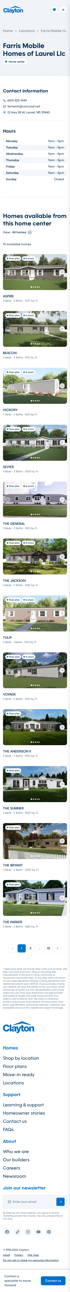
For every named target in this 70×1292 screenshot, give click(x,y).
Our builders (16, 1160)
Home (8, 31)
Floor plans (15, 1066)
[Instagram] (28, 1232)
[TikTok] (17, 1232)
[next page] (57, 948)
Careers (11, 1168)
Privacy (18, 1255)
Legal (6, 1255)
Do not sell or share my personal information (31, 1260)
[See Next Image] (62, 272)
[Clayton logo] (13, 9)
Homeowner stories (24, 1113)
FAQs (8, 1130)
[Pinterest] (49, 1232)
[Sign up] (60, 1202)
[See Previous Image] (7, 272)
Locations (27, 31)
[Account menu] (63, 9)
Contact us (53, 1281)
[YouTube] (38, 1232)
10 (48, 948)
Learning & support (23, 1105)
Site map (33, 1255)
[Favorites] (54, 9)
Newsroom (14, 1176)
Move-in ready (19, 1075)
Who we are (16, 1152)
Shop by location (21, 1058)
